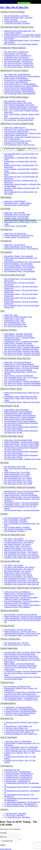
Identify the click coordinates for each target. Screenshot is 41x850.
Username (3, 833)
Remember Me (8, 841)
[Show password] (21, 839)
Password (3, 837)
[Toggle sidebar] (31, 3)
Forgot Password (5, 849)
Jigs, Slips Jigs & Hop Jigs (14, 7)
